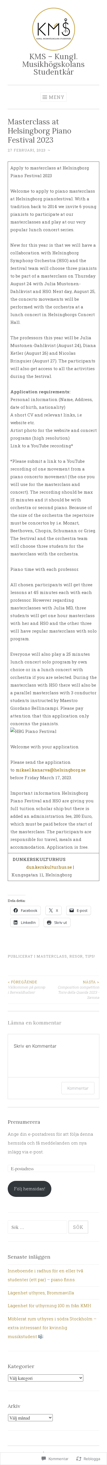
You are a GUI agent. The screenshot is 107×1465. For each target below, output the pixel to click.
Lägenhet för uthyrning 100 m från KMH (49, 1305)
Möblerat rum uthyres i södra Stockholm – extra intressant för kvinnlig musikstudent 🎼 (52, 1328)
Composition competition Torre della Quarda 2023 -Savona (78, 990)
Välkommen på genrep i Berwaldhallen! (26, 987)
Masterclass (52, 956)
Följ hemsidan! (29, 1188)
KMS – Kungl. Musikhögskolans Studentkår (53, 64)
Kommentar (77, 1088)
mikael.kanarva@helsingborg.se (51, 770)
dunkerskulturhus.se (49, 867)
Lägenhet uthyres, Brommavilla (41, 1292)
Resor (76, 956)
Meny (56, 97)
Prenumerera (24, 1122)
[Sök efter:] (38, 1227)
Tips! (90, 956)
